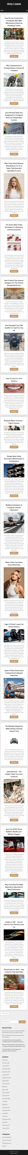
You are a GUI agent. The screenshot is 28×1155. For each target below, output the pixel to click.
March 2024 (5, 1089)
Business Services (6, 1140)
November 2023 (6, 1098)
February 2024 (5, 1092)
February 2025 (5, 1083)
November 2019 (6, 1110)
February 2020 (5, 1107)
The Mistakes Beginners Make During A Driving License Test (14, 728)
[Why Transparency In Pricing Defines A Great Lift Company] (14, 80)
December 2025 (6, 1069)
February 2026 (5, 1063)
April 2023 (4, 1104)
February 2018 (5, 1125)
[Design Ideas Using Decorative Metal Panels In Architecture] (14, 470)
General (4, 1146)
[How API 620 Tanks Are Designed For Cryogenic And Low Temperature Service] (14, 128)
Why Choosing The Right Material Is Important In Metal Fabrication (14, 887)
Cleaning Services (6, 1143)
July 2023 (4, 1101)
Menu (2, 10)
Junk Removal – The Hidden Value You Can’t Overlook (14, 774)
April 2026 (4, 1060)
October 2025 (5, 1074)
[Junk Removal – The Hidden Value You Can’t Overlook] (14, 791)
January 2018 (5, 1128)
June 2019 (5, 1113)
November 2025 (6, 1071)
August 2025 (5, 1080)
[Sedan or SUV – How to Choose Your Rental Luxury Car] (14, 935)
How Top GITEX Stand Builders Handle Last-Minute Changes (14, 831)
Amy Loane (14, 4)
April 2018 (4, 1122)
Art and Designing (6, 1137)
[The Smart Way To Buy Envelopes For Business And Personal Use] (14, 243)
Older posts (5, 1013)
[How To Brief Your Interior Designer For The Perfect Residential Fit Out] (14, 293)
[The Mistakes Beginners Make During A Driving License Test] (14, 740)
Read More (14, 56)
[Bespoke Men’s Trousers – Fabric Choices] (14, 428)
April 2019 (4, 1116)
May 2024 (4, 1086)
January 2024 (5, 1095)
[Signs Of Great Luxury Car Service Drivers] (14, 636)
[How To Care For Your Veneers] (14, 388)
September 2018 (6, 1119)
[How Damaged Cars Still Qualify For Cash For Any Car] (14, 342)
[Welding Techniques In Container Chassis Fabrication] (14, 523)
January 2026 (5, 1066)
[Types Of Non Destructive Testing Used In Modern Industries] (14, 689)
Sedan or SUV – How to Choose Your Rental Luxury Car (14, 924)
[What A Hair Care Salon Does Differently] (14, 583)
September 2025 (6, 1077)
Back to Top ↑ (14, 1153)
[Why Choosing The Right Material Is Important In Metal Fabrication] (14, 895)
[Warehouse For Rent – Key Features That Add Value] (14, 982)
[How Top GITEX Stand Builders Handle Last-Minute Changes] (14, 844)
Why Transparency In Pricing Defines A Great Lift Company (14, 68)
